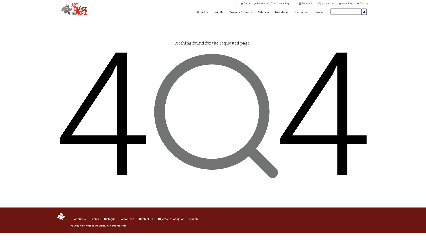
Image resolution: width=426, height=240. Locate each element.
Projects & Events (240, 12)
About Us (202, 12)
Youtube (346, 3)
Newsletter (282, 12)
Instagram (327, 3)
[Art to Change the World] (71, 14)
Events (95, 219)
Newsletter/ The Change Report (275, 3)
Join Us (218, 12)
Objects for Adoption (171, 219)
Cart (246, 3)
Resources (302, 12)
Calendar (263, 12)
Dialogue (109, 219)
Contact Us (146, 219)
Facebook (307, 3)
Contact (319, 12)
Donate (364, 3)
